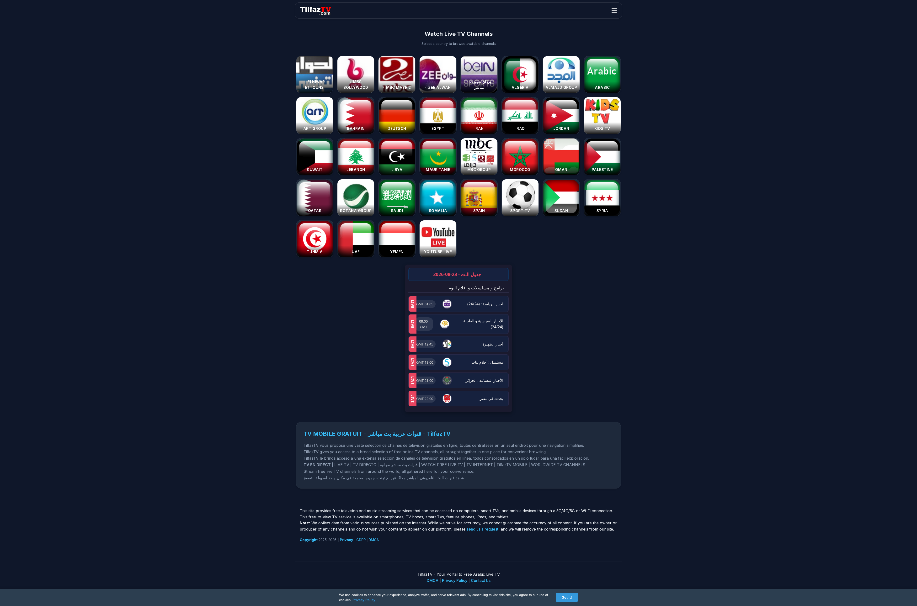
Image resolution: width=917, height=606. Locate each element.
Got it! (567, 597)
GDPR (361, 540)
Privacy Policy (454, 580)
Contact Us (480, 580)
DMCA (373, 540)
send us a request (482, 529)
